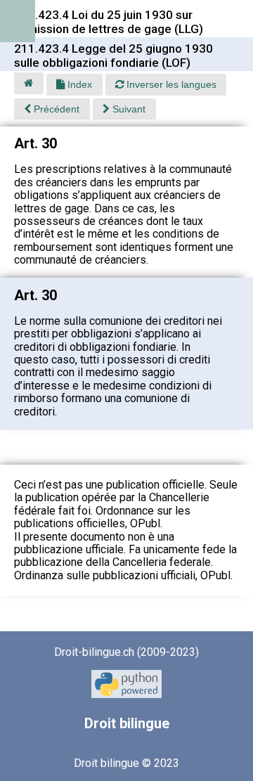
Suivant (127, 109)
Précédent (55, 109)
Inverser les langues (170, 84)
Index (78, 84)
